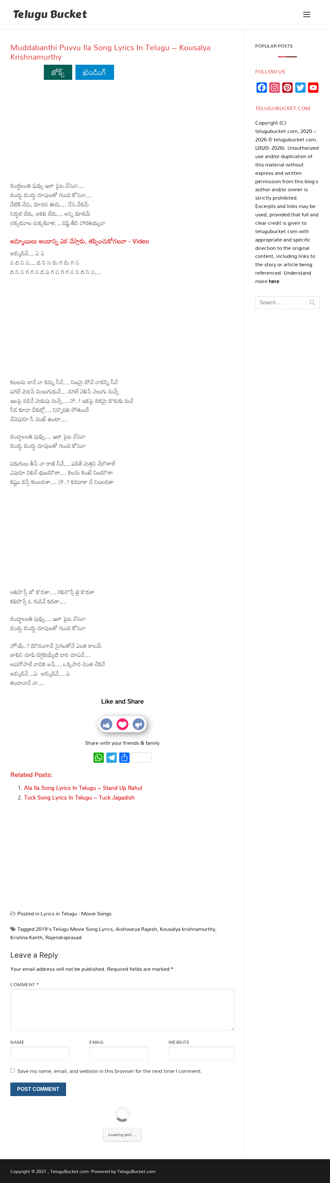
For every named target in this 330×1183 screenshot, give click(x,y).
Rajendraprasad (63, 937)
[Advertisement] (122, 133)
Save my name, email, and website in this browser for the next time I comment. (109, 1071)
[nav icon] (306, 14)
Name (17, 1042)
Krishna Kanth (26, 937)
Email (96, 1042)
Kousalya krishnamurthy (187, 929)
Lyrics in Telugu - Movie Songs (76, 913)
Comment (24, 984)
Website (179, 1042)
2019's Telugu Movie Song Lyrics (74, 929)
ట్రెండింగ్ (94, 72)
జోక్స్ (58, 72)
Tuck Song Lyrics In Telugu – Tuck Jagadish (79, 797)
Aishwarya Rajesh (136, 929)
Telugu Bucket (50, 14)
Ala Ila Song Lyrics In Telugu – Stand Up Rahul (83, 787)
